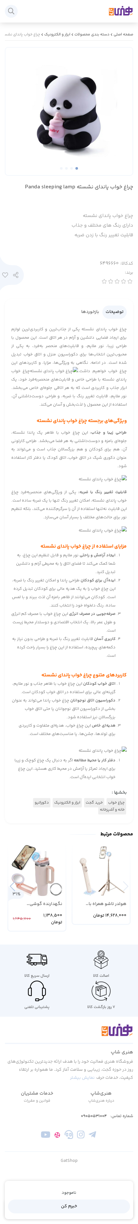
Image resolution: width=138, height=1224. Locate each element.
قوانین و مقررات (37, 1101)
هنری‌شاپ (101, 1093)
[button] (12, 886)
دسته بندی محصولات (91, 35)
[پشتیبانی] (69, 1136)
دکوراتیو (42, 803)
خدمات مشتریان (37, 1093)
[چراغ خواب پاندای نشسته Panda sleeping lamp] (69, 1033)
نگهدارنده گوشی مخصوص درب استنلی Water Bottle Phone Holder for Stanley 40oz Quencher (38, 904)
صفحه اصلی (123, 35)
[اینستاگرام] (80, 1136)
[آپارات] (57, 1136)
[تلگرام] (92, 1136)
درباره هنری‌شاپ (101, 1101)
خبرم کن (69, 1206)
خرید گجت (94, 803)
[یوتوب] (45, 1136)
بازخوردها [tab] (90, 311)
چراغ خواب (116, 803)
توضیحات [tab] (115, 311)
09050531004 (94, 1116)
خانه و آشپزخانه (112, 810)
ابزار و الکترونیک (57, 35)
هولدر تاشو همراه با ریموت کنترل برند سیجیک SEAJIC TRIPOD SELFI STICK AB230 (101, 904)
